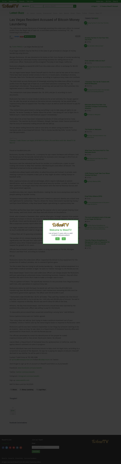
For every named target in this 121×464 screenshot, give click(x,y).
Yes (57, 239)
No (64, 239)
